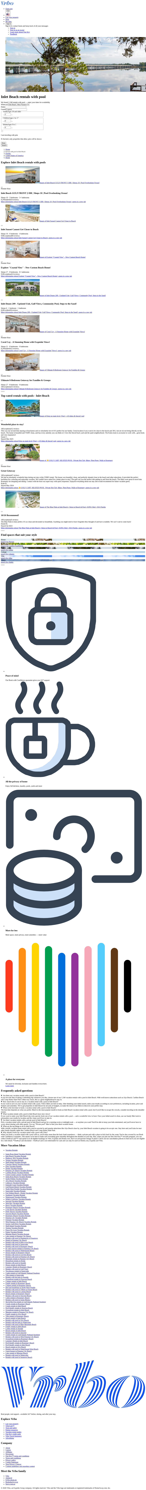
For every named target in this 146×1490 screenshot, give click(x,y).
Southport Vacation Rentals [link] (15, 1195)
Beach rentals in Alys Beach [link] (15, 1347)
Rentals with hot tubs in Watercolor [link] (18, 1322)
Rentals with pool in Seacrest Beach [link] (18, 1296)
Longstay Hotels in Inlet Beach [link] (16, 1341)
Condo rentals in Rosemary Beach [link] (17, 1304)
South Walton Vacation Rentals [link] (16, 1179)
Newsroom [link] (9, 1454)
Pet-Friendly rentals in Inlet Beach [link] (17, 1345)
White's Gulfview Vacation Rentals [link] (18, 1199)
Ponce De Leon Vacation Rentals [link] (17, 1230)
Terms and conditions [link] (13, 1458)
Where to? (4, 104)
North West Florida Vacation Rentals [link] (18, 1189)
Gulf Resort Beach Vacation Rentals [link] (18, 1187)
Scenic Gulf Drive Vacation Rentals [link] (18, 1224)
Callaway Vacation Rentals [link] (15, 1183)
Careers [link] (8, 1450)
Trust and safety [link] (11, 1428)
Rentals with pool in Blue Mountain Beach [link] (20, 1324)
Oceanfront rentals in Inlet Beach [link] (17, 1310)
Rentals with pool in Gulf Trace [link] (16, 1269)
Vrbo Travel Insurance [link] (13, 1436)
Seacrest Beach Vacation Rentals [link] (17, 1214)
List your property (11, 17)
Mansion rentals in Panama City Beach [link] (19, 1312)
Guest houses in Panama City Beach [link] (18, 1351)
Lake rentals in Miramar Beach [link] (16, 1353)
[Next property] (4, 391)
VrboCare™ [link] (9, 1426)
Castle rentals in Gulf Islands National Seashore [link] (22, 1273)
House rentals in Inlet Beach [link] (15, 1265)
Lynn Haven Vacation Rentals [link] (16, 1209)
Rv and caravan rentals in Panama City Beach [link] (21, 1248)
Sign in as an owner (17, 30)
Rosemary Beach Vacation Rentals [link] (17, 1207)
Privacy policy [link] (10, 1460)
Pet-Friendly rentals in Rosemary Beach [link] (19, 1343)
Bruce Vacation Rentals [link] (13, 1205)
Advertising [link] (9, 1438)
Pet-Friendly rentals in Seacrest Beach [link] (19, 1308)
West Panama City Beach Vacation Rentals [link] (20, 1222)
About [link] (7, 1448)
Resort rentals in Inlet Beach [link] (15, 1331)
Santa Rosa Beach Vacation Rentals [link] (18, 1177)
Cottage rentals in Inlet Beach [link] (16, 1281)
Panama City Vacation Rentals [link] (16, 1218)
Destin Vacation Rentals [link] (14, 1168)
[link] (29, 34)
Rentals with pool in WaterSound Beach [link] (19, 1251)
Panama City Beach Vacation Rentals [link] (18, 1170)
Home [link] (7, 149)
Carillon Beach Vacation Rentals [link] (17, 1173)
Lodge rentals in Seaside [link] (14, 1329)
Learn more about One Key (20, 32)
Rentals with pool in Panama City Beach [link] (20, 1257)
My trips (8, 21)
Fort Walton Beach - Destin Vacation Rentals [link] (21, 1193)
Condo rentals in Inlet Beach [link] (15, 1306)
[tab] (11, 1150)
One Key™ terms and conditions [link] (17, 1456)
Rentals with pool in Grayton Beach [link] (18, 1255)
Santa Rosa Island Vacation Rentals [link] (18, 1154)
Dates (3, 107)
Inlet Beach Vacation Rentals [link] (15, 1156)
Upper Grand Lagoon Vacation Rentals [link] (19, 1175)
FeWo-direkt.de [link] (11, 1480)
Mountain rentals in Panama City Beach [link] (19, 1259)
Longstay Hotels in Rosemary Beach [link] (18, 1267)
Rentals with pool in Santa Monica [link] (17, 1300)
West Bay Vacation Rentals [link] (15, 1203)
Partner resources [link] (11, 1430)
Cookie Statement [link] (11, 1462)
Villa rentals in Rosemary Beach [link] (17, 1316)
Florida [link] (8, 154)
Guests (3, 109)
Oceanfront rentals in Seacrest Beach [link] (18, 1279)
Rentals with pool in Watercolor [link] (16, 1355)
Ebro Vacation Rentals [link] (13, 1166)
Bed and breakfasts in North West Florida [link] (20, 1287)
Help (7, 19)
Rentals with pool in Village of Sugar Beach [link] (21, 1290)
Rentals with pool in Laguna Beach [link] (18, 1292)
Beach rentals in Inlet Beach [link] (15, 1318)
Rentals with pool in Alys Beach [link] (17, 1320)
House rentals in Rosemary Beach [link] (17, 1253)
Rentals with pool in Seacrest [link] (15, 1333)
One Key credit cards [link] (13, 1434)
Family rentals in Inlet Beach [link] (15, 1326)
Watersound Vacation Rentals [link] (16, 1197)
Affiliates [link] (8, 1452)
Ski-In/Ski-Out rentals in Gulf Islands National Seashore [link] (25, 1302)
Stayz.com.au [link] (10, 1484)
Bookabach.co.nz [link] (11, 1482)
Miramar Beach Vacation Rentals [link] (17, 1234)
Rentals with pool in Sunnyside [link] (16, 1244)
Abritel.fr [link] (8, 1478)
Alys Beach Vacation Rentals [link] (15, 1181)
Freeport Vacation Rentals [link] (14, 1220)
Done (3, 143)
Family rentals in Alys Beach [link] (15, 1314)
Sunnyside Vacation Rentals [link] (15, 1191)
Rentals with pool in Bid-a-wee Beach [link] (19, 1242)
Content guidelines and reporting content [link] (20, 1466)
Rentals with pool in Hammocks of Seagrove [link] (21, 1238)
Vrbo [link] (7, 1476)
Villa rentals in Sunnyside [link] (14, 1275)
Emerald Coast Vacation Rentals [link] (17, 1185)
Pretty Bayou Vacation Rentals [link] (16, 1212)
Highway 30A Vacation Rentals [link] (16, 1158)
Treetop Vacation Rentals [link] (14, 1228)
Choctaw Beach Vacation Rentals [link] (17, 1164)
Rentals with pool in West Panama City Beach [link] (22, 1337)
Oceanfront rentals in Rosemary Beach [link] (19, 1339)
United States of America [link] (14, 156)
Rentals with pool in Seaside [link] (15, 1263)
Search (4, 145)
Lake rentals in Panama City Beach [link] (18, 1236)
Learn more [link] (9, 1086)
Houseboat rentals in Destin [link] (15, 1261)
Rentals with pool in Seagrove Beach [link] (18, 1357)
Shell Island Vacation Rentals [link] (15, 1162)
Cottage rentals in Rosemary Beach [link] (18, 1285)
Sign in (8, 24)
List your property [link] (11, 1424)
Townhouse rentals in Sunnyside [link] (17, 1271)
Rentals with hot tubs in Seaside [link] (16, 1277)
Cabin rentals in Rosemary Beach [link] (17, 1298)
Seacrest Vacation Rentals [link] (14, 1201)
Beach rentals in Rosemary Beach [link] (17, 1294)
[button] (73, 1145)
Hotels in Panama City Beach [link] (16, 1240)
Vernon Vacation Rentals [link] (14, 1160)
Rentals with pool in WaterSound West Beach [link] (21, 1349)
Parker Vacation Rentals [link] (14, 1232)
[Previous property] (2, 391)
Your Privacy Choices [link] (13, 1464)
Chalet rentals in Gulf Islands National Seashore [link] (22, 1335)
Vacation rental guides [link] (13, 1432)
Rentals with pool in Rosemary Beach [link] (19, 1246)
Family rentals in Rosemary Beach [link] (17, 1283)
